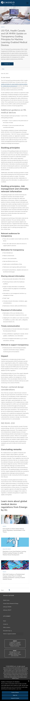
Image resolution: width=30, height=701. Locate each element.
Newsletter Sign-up (7, 630)
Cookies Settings (15, 692)
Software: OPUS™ (7, 610)
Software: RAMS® (7, 606)
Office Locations (6, 627)
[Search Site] (24, 3)
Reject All (15, 695)
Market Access (6, 600)
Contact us (7, 63)
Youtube (13, 663)
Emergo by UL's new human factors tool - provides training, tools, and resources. (15, 653)
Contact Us (5, 624)
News (3, 69)
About (4, 621)
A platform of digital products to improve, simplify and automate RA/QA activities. (15, 643)
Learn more (18, 689)
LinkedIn (16, 663)
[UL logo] (7, 3)
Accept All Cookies (15, 698)
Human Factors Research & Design (10, 603)
